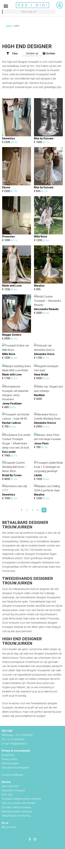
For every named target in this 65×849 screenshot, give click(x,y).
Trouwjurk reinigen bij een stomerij (21, 798)
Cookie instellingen (12, 774)
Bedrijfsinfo (8, 755)
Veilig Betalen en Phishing (16, 815)
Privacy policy (9, 759)
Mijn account (9, 827)
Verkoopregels (10, 763)
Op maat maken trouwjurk (16, 807)
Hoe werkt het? (10, 786)
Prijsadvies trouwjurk (13, 790)
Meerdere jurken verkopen (17, 811)
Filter (15, 53)
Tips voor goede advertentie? (19, 803)
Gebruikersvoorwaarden (15, 767)
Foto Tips (7, 794)
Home (8, 26)
